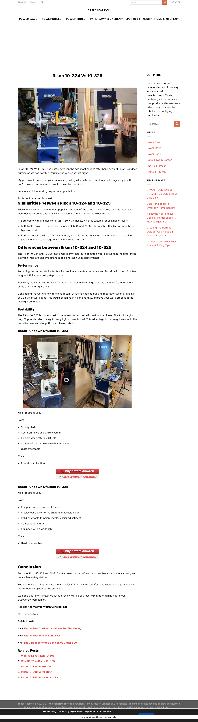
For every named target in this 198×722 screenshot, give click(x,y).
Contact (33, 2)
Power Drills (51, 18)
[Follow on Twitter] (176, 2)
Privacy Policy (110, 717)
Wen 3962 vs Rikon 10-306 (38, 655)
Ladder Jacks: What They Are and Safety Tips (161, 243)
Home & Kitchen (165, 18)
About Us (22, 2)
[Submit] (164, 2)
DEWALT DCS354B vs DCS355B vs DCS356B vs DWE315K (162, 193)
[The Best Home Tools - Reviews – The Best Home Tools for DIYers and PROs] (99, 10)
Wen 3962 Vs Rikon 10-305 (38, 661)
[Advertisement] (99, 45)
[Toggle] (179, 142)
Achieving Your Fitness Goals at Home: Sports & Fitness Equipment (161, 217)
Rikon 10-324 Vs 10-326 (36, 666)
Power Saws (28, 18)
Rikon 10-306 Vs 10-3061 (37, 671)
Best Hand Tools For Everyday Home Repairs (161, 205)
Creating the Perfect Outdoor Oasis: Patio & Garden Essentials (160, 231)
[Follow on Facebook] (170, 2)
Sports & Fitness (138, 18)
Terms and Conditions (91, 717)
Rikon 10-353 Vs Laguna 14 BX (39, 677)
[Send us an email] (179, 2)
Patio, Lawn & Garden (105, 18)
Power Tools (75, 18)
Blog (43, 2)
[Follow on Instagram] (173, 2)
